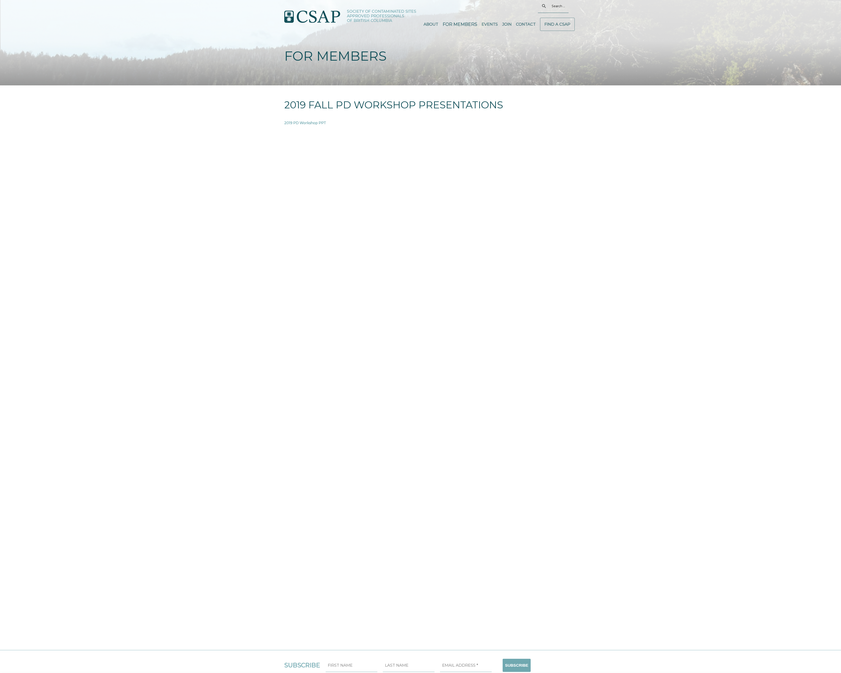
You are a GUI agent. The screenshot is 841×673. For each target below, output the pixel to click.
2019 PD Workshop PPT (305, 123)
